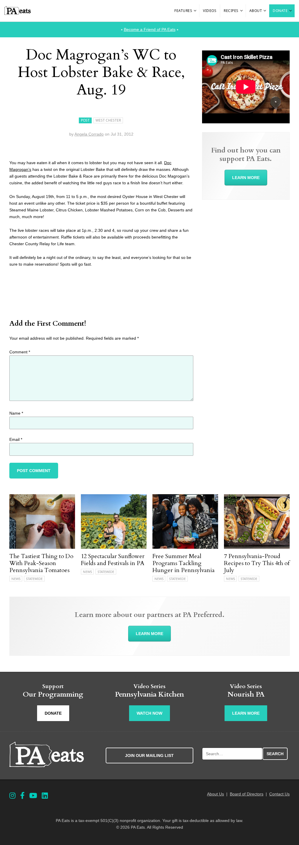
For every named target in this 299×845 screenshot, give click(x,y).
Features (183, 10)
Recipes (231, 10)
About (255, 10)
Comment (19, 352)
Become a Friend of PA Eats (149, 29)
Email (15, 439)
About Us (215, 794)
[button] (195, 10)
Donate (280, 10)
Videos (209, 10)
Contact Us (279, 794)
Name (16, 413)
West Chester (108, 120)
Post (85, 120)
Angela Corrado (89, 134)
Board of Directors (246, 794)
